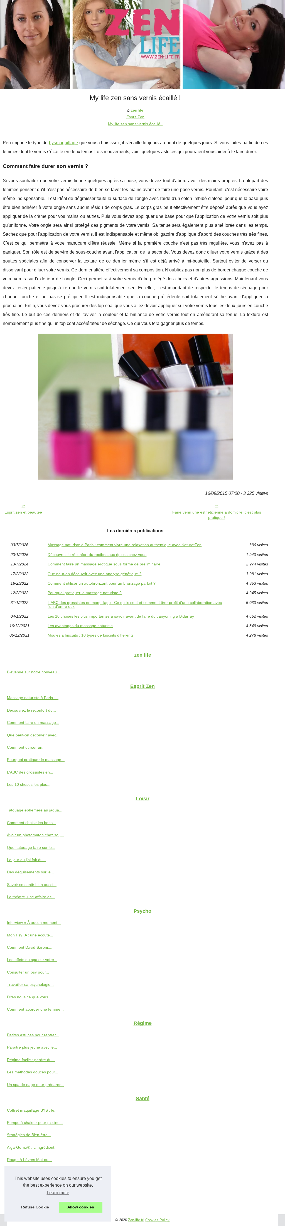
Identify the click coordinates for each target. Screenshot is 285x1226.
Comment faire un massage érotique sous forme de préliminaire (104, 564)
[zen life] (142, 44)
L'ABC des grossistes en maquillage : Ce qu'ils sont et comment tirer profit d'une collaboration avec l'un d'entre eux (135, 605)
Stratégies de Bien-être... (29, 1135)
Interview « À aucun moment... (34, 922)
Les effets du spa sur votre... (32, 959)
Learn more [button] (58, 1192)
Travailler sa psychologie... (30, 984)
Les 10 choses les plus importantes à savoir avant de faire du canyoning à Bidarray (121, 616)
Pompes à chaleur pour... (29, 1184)
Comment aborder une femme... (35, 1009)
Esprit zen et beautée (23, 512)
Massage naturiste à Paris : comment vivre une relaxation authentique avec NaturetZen (125, 545)
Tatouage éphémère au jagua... (34, 810)
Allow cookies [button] (80, 1207)
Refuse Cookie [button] (35, 1207)
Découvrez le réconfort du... (31, 710)
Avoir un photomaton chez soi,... (35, 835)
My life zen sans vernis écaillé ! (135, 124)
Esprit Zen (135, 117)
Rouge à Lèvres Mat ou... (29, 1159)
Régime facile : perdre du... (31, 1060)
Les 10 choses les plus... (28, 784)
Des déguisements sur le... (30, 872)
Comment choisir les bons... (31, 822)
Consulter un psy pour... (28, 972)
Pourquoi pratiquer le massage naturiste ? (85, 593)
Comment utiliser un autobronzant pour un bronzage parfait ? (102, 583)
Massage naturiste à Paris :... (32, 697)
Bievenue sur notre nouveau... (33, 672)
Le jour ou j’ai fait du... (26, 860)
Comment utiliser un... (26, 747)
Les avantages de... (24, 1196)
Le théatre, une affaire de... (31, 897)
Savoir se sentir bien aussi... (31, 884)
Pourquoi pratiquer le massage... (36, 759)
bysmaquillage (63, 142)
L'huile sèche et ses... (26, 1172)
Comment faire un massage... (33, 722)
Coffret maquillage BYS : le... (32, 1110)
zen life (137, 110)
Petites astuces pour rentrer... (33, 1035)
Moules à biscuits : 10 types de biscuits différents (91, 635)
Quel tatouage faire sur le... (31, 847)
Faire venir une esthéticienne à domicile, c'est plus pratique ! (216, 515)
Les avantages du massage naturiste (80, 626)
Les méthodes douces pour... (32, 1072)
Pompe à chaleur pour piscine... (35, 1122)
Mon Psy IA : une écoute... (30, 935)
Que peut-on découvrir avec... (33, 735)
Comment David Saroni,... (29, 947)
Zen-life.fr (135, 1220)
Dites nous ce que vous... (29, 997)
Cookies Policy (157, 1220)
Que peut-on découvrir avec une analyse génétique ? (94, 574)
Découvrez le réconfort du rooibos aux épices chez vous (97, 555)
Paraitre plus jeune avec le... (32, 1047)
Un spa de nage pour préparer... (35, 1084)
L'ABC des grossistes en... (30, 772)
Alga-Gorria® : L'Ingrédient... (32, 1147)
